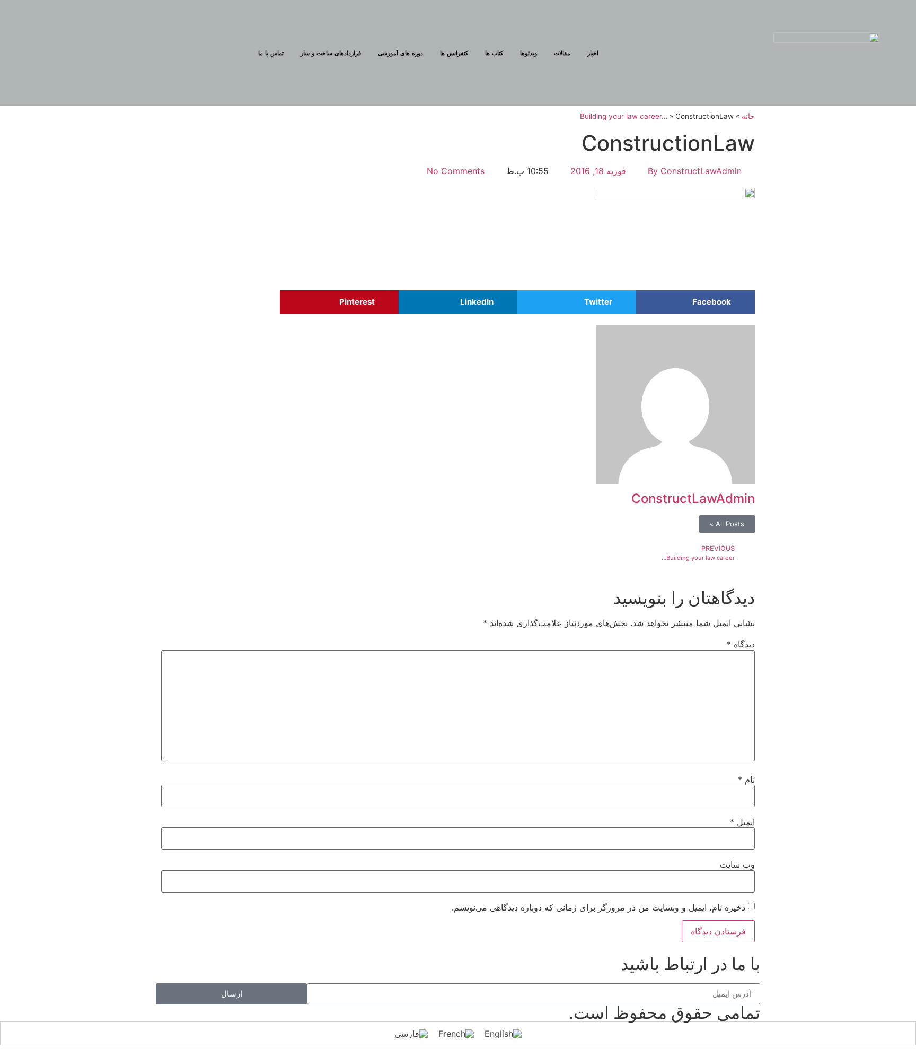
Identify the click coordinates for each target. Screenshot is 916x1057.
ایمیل (742, 822)
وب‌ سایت (737, 864)
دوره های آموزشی (400, 53)
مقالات (562, 53)
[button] (695, 302)
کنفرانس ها (454, 53)
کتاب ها (494, 53)
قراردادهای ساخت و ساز (331, 53)
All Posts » (727, 523)
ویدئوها (528, 53)
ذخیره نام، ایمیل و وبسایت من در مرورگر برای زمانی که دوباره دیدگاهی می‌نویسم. (598, 907)
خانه (748, 116)
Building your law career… (623, 116)
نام (746, 779)
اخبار (592, 53)
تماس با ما (271, 53)
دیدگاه (741, 644)
